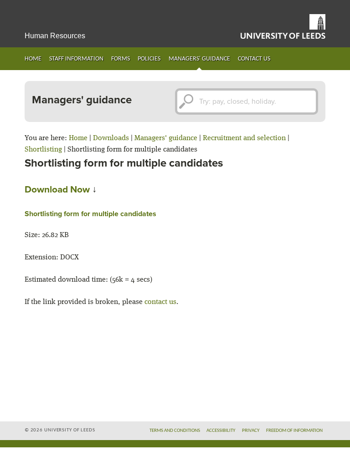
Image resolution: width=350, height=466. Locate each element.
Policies (149, 59)
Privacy (250, 430)
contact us (160, 302)
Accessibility (220, 430)
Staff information (76, 59)
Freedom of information (294, 430)
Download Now (57, 189)
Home (33, 59)
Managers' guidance (199, 59)
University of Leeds (283, 26)
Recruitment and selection (244, 138)
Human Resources (55, 36)
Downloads (111, 138)
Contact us (254, 59)
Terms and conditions (174, 430)
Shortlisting (43, 149)
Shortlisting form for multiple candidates (90, 213)
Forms (120, 59)
